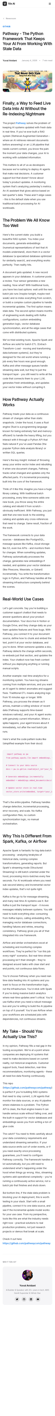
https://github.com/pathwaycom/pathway (27, 1087)
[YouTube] (38, 1299)
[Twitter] (17, 1299)
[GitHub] (24, 1299)
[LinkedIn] (31, 1299)
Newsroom (11, 18)
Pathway (21, 123)
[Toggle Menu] (49, 3)
